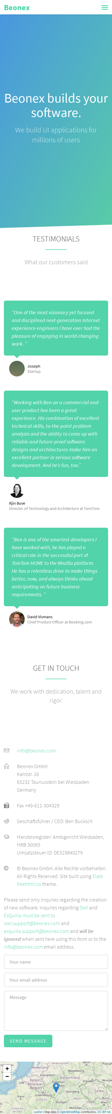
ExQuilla (12, 915)
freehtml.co (29, 884)
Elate (97, 876)
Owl (84, 907)
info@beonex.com (36, 750)
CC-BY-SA (104, 1112)
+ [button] (7, 1068)
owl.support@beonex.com (32, 923)
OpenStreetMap (70, 1112)
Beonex (17, 7)
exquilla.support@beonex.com (36, 931)
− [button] (7, 1076)
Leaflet (38, 1112)
